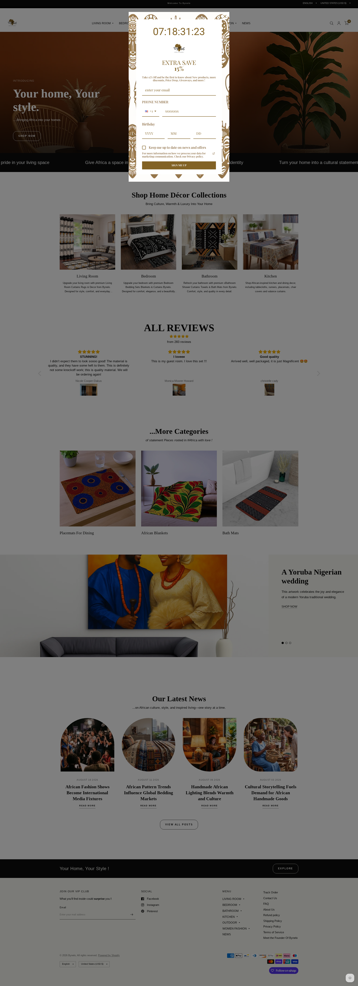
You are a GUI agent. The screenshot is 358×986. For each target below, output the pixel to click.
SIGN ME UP (179, 165)
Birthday (148, 124)
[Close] (224, 16)
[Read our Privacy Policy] (213, 153)
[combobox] (150, 111)
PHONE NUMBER (155, 102)
